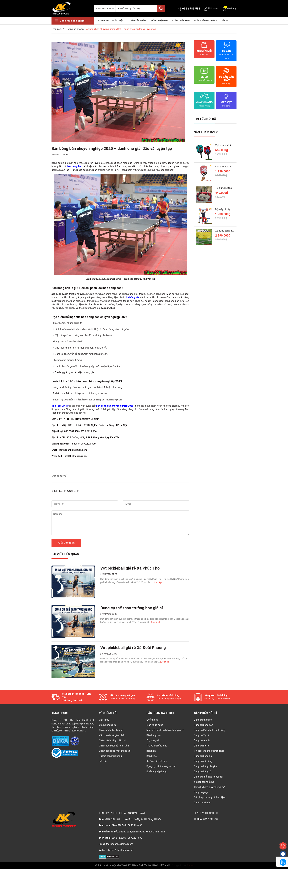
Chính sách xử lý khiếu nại (112, 740)
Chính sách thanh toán (111, 730)
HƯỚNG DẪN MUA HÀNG (205, 21)
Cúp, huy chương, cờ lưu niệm (210, 797)
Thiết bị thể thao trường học (209, 750)
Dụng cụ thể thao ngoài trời (161, 766)
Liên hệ (224, 21)
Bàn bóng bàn (153, 735)
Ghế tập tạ (152, 719)
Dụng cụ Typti (201, 735)
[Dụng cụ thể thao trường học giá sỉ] (73, 621)
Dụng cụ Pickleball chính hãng (209, 730)
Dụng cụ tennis (202, 740)
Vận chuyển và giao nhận (112, 735)
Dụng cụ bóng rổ (202, 771)
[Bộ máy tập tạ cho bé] (204, 216)
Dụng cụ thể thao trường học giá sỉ (131, 608)
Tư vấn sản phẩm (136, 21)
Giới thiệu (117, 21)
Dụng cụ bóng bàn (203, 725)
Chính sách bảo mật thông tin (114, 750)
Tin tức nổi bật (206, 119)
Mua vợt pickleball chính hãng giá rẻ (165, 730)
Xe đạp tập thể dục (156, 761)
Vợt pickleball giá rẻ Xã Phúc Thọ (130, 568)
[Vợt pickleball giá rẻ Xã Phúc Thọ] (73, 582)
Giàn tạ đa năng (154, 725)
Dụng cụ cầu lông (203, 761)
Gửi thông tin (66, 542)
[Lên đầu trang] (283, 838)
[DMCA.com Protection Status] (61, 740)
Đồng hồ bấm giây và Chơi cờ (209, 787)
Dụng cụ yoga (201, 792)
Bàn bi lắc (151, 756)
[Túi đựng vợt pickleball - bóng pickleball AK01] (204, 194)
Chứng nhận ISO (107, 725)
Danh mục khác (202, 802)
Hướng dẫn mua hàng (110, 756)
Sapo (190, 865)
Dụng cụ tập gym (203, 719)
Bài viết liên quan (65, 554)
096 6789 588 (191, 8)
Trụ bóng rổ (152, 740)
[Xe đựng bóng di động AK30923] (204, 237)
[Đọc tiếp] (157, 582)
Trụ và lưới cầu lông (156, 745)
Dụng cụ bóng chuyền (205, 766)
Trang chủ (102, 21)
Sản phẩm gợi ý (206, 132)
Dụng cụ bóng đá (203, 756)
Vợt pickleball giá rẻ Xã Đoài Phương (133, 647)
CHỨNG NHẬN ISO (159, 21)
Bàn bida (151, 750)
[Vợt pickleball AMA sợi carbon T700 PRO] (204, 173)
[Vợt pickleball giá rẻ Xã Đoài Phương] (73, 661)
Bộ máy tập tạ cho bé (226, 209)
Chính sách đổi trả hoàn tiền (114, 745)
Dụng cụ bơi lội (201, 745)
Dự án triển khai (181, 21)
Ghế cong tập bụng (156, 771)
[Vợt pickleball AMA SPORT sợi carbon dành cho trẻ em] (204, 152)
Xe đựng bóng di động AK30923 (231, 230)
